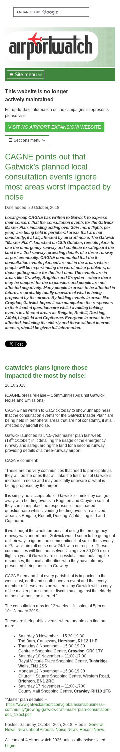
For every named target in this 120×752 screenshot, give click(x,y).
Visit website (54, 127)
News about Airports (35, 729)
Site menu (25, 74)
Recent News (92, 729)
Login (10, 745)
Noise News (67, 729)
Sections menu (27, 140)
